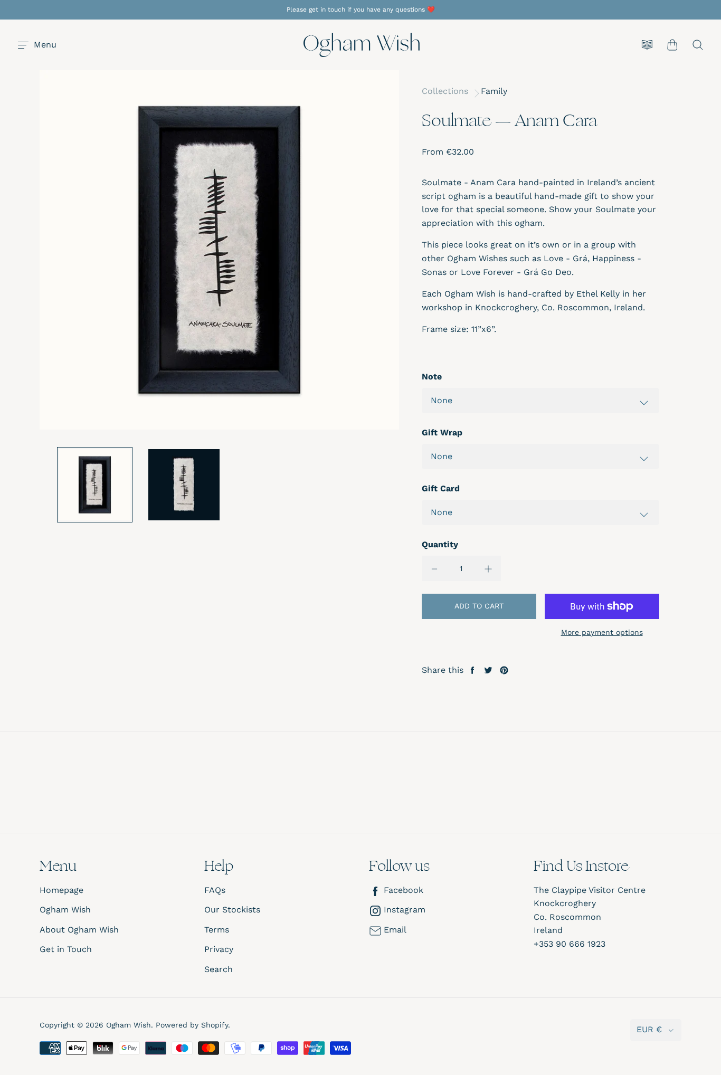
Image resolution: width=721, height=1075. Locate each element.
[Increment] (488, 568)
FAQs (214, 890)
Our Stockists (232, 910)
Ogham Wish (65, 910)
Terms (216, 930)
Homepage (61, 890)
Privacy (218, 949)
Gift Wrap (442, 432)
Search (218, 969)
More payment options (602, 632)
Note (432, 377)
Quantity (440, 544)
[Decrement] (434, 568)
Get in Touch (66, 949)
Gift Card (441, 488)
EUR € (649, 1029)
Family (494, 91)
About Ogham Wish (79, 930)
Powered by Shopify (192, 1025)
